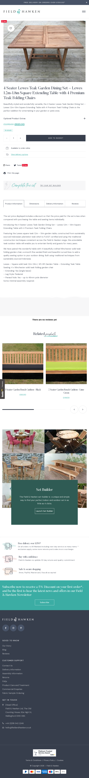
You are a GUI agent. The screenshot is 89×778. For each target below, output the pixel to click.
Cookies (60, 760)
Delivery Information (54, 203)
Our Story (6, 646)
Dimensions (34, 203)
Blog (4, 649)
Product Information (13, 203)
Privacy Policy (49, 760)
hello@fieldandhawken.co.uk (18, 727)
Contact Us (7, 665)
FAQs (4, 681)
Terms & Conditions (33, 760)
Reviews (75, 203)
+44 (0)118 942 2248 (14, 723)
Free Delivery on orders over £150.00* (44, 2)
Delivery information (11, 669)
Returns (5, 677)
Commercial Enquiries (12, 689)
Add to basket (55, 138)
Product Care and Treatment (15, 685)
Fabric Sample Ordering (13, 693)
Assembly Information (12, 673)
